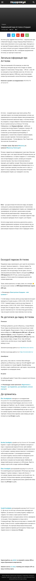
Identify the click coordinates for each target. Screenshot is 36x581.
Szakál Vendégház (6, 508)
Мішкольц (21, 145)
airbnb (14, 560)
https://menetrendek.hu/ (26, 352)
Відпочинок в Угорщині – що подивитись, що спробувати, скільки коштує (17, 387)
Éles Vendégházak (6, 398)
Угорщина (8, 6)
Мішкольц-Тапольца (13, 148)
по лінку (13, 566)
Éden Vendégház (6, 468)
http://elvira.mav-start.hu (26, 347)
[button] (33, 2)
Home (2, 6)
